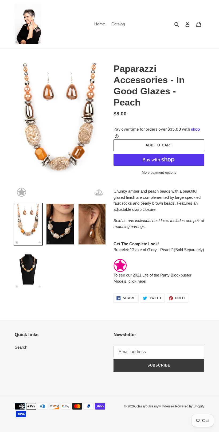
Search (21, 347)
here (141, 281)
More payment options (159, 172)
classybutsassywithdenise (155, 406)
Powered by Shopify (189, 406)
